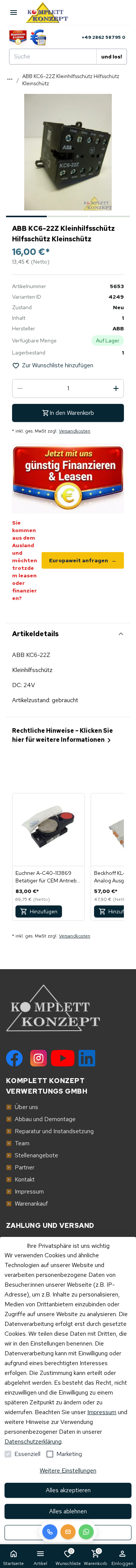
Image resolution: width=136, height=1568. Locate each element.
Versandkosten (74, 431)
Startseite (13, 1563)
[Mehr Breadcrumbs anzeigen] (10, 79)
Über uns (22, 1107)
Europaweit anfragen (82, 560)
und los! (111, 56)
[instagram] (38, 1058)
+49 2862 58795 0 (103, 37)
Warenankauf (27, 1203)
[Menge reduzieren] (20, 388)
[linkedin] (87, 1058)
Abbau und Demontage (41, 1119)
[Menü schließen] (13, 12)
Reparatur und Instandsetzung (50, 1131)
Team (17, 1143)
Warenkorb (95, 1557)
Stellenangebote (32, 1155)
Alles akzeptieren (68, 1490)
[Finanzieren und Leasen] (18, 37)
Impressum (101, 1412)
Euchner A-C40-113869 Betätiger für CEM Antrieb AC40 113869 (46, 877)
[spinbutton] (68, 388)
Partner (20, 1167)
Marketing (69, 1454)
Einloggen (122, 1563)
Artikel (40, 1563)
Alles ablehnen (68, 1511)
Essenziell (27, 1454)
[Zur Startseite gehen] (51, 12)
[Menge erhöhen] (116, 388)
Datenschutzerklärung (33, 1441)
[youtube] (62, 1058)
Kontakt (20, 1179)
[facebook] (14, 1058)
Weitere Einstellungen (68, 1470)
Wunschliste (68, 1557)
